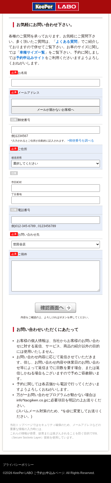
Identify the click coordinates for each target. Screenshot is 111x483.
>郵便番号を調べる (80, 140)
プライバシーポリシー (18, 465)
